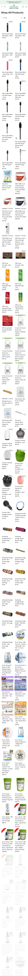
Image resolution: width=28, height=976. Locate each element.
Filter (5, 18)
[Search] (5, 6)
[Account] (23, 6)
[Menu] (1, 6)
